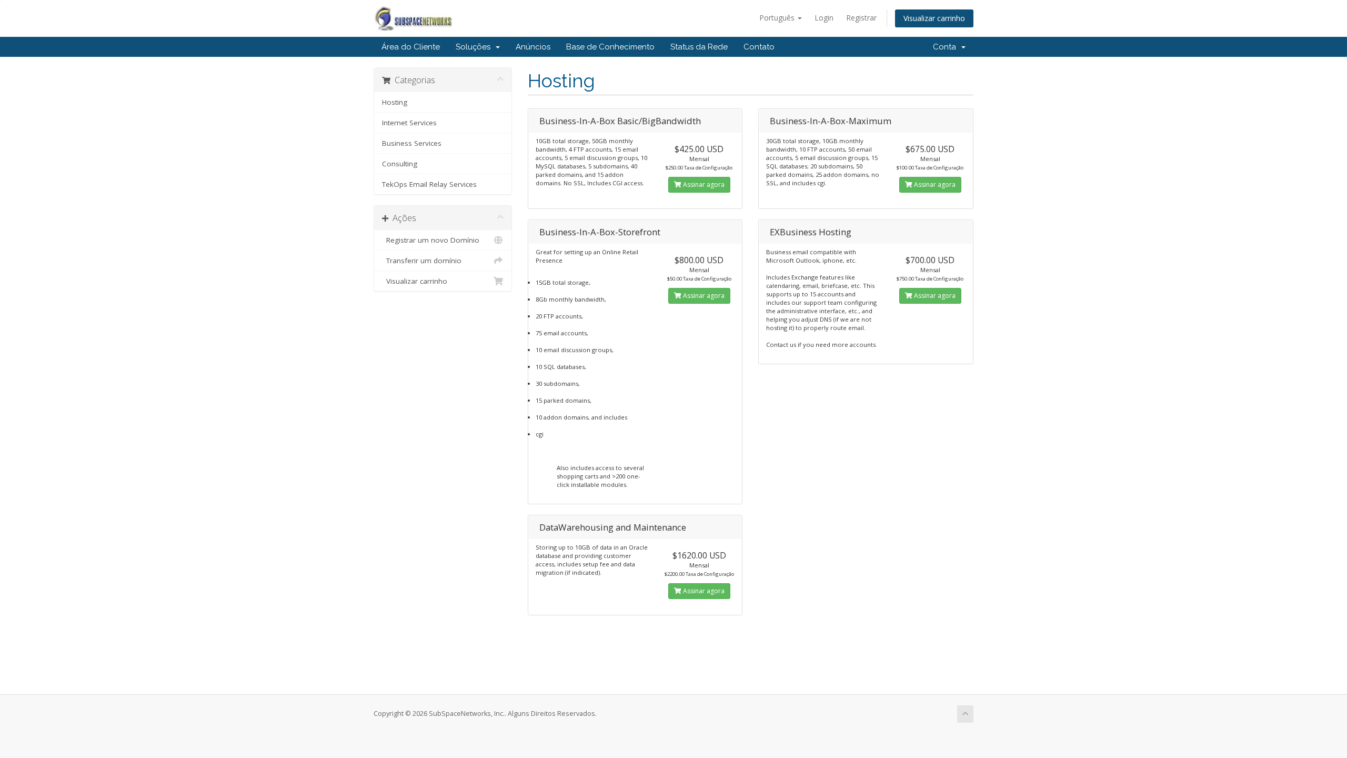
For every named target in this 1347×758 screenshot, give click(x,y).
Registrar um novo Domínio (430, 240)
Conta (946, 47)
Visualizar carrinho (934, 18)
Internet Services (409, 122)
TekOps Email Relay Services (429, 184)
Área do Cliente (410, 47)
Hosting (394, 102)
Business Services (411, 143)
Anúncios (533, 47)
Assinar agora (703, 184)
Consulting (399, 163)
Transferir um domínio (421, 260)
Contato (759, 47)
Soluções (475, 47)
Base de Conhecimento (610, 47)
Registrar (861, 18)
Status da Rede (699, 47)
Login (824, 18)
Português (778, 18)
